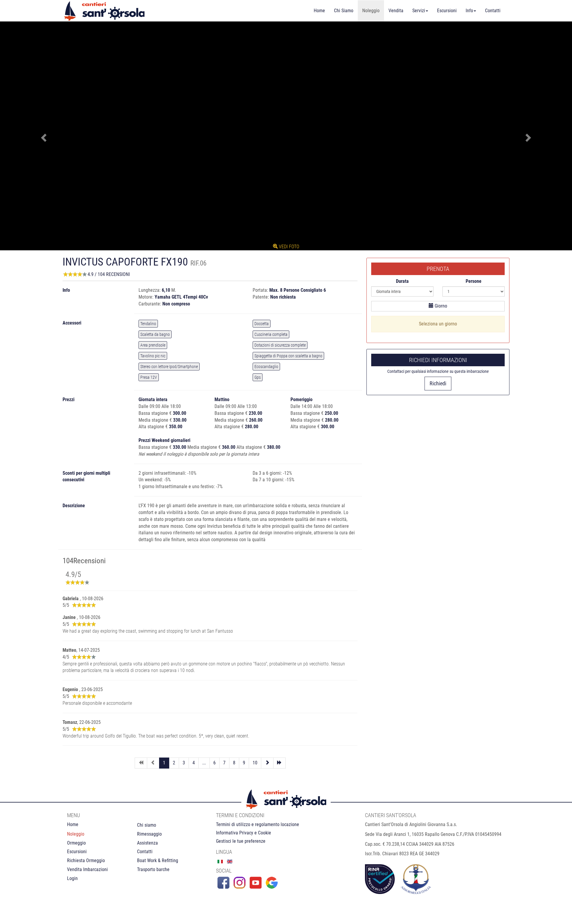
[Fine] (279, 763)
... (204, 763)
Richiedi (438, 383)
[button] (43, 135)
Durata (402, 281)
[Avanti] (267, 763)
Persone (473, 281)
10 (255, 763)
